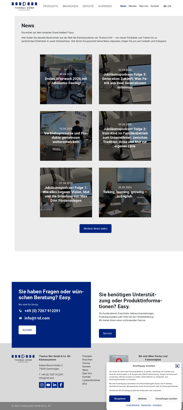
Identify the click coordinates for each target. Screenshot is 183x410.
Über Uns (144, 6)
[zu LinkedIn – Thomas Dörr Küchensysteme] (54, 385)
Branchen (70, 6)
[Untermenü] (49, 11)
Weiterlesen (68, 92)
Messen (133, 6)
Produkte (50, 6)
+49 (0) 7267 (48, 374)
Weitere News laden (95, 228)
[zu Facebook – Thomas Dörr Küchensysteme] (61, 385)
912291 (59, 374)
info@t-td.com (46, 378)
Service (88, 6)
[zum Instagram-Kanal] (42, 385)
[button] (177, 365)
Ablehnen (142, 398)
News (123, 6)
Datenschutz (146, 405)
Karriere (105, 6)
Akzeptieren (120, 398)
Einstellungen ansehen (166, 398)
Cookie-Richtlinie (133, 405)
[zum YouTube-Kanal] (48, 385)
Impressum (157, 405)
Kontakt (155, 6)
